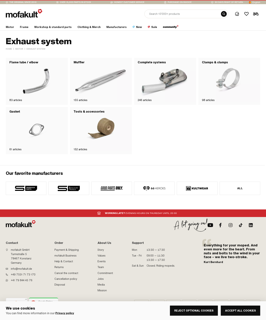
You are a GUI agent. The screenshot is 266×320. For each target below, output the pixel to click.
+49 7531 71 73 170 (23, 274)
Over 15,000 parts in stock (75, 2)
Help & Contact (63, 261)
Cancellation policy (65, 279)
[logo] (24, 13)
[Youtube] (210, 225)
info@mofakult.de (21, 269)
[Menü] (26, 300)
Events (102, 261)
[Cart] (256, 14)
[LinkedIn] (250, 225)
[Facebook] (220, 225)
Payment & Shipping (66, 250)
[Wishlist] (246, 14)
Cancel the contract (66, 273)
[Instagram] (230, 225)
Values (101, 255)
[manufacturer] (26, 188)
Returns (59, 267)
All (240, 188)
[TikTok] (240, 225)
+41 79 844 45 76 (21, 280)
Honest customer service (129, 2)
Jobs (101, 279)
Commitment (105, 273)
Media (101, 284)
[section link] (170, 28)
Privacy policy (64, 313)
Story (101, 250)
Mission (102, 290)
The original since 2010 (23, 2)
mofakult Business (65, 255)
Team (101, 267)
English (256, 2)
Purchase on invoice (180, 2)
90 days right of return (229, 2)
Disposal (59, 284)
